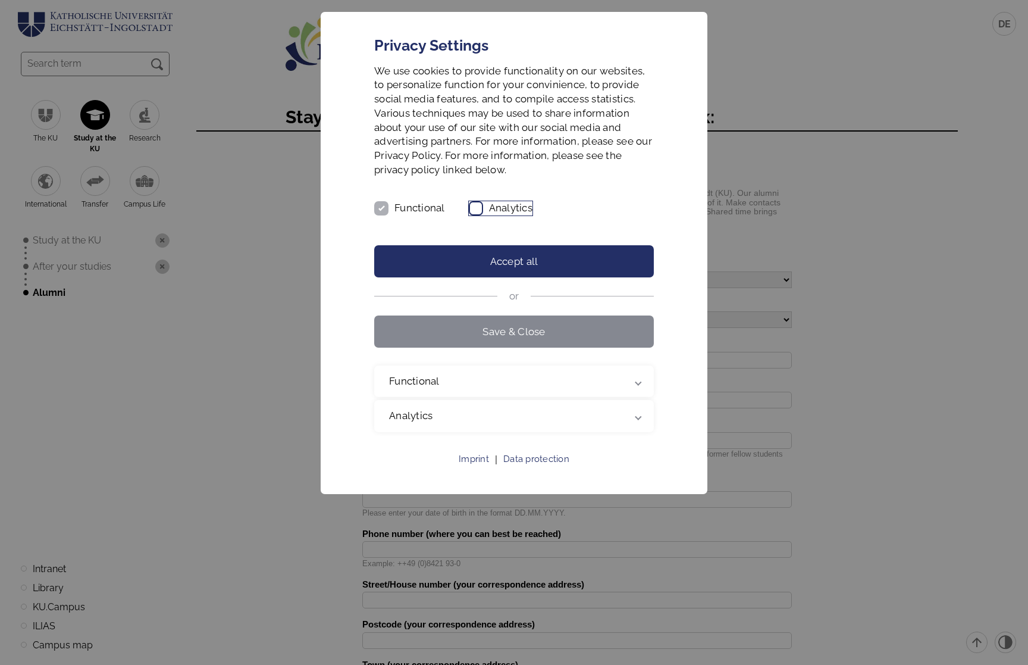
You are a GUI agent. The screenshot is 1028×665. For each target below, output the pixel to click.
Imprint (474, 459)
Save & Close (513, 332)
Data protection (536, 459)
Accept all (514, 261)
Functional (419, 208)
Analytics (510, 208)
